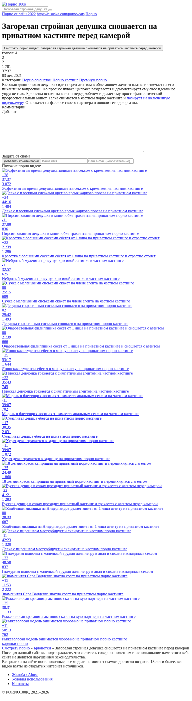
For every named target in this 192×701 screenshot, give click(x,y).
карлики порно (15, 643)
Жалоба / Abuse (25, 674)
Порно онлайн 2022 (19, 14)
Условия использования (32, 679)
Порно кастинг (65, 80)
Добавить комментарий (21, 161)
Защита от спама (16, 156)
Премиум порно (93, 80)
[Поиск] (50, 10)
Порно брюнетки (37, 80)
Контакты (20, 683)
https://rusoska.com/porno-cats (60, 14)
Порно (91, 14)
